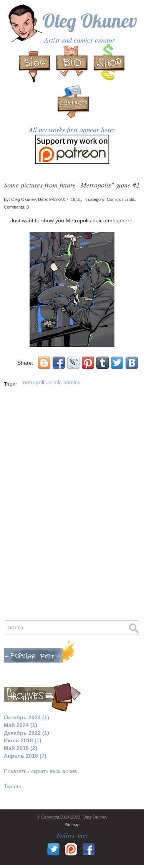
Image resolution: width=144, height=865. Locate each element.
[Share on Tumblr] (102, 363)
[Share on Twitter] (117, 363)
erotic (55, 382)
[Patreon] (72, 154)
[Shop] (109, 64)
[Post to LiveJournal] (73, 363)
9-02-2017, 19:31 (65, 199)
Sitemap (72, 824)
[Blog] (35, 64)
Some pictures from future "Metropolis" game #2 (71, 184)
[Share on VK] (132, 363)
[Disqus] (72, 499)
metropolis (34, 382)
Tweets (12, 786)
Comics (114, 199)
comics (71, 382)
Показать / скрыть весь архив (40, 771)
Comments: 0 (16, 207)
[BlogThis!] (44, 363)
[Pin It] (88, 363)
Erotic (129, 199)
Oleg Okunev (89, 20)
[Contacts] (72, 105)
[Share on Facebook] (59, 363)
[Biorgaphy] (72, 64)
